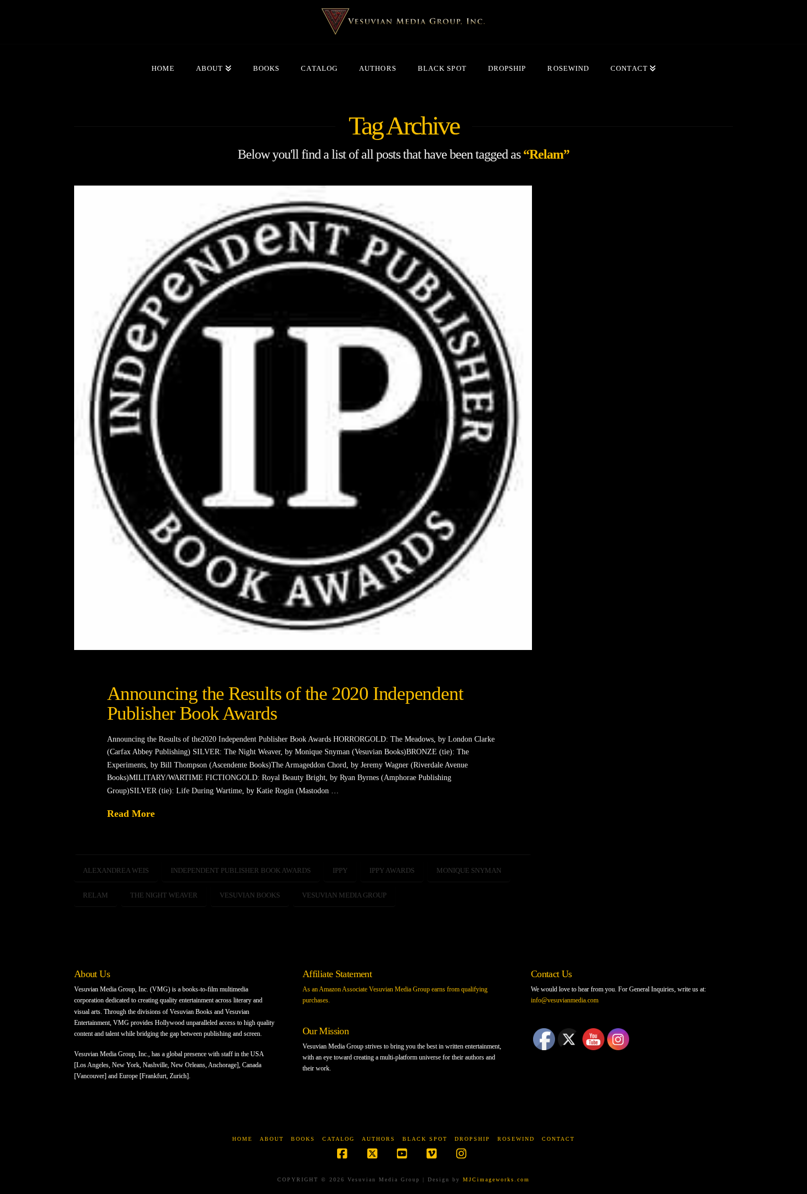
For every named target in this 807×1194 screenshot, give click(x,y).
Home (242, 1139)
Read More (131, 813)
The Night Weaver (164, 895)
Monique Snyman (468, 870)
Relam (95, 895)
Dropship (472, 1139)
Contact (558, 1139)
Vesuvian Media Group (344, 895)
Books (303, 1139)
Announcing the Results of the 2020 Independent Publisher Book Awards (285, 703)
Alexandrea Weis (116, 870)
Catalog (338, 1139)
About (272, 1139)
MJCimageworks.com (496, 1179)
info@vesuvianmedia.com (564, 1000)
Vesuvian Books (250, 895)
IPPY (340, 870)
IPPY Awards (391, 870)
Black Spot (424, 1139)
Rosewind (516, 1139)
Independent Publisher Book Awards (241, 870)
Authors (378, 1139)
